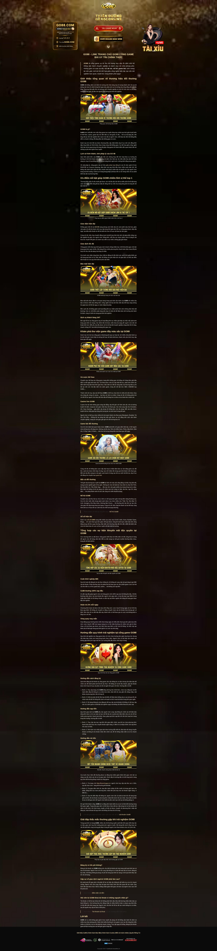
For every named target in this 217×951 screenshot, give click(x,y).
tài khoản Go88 (124, 814)
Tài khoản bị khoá (98, 911)
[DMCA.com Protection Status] (108, 943)
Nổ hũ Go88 (113, 512)
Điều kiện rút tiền (98, 893)
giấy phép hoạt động (112, 165)
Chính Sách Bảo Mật (94, 933)
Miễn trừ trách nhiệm (122, 933)
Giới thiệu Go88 (82, 933)
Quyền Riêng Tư (135, 933)
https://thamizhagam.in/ (103, 783)
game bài (99, 475)
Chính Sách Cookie (108, 933)
